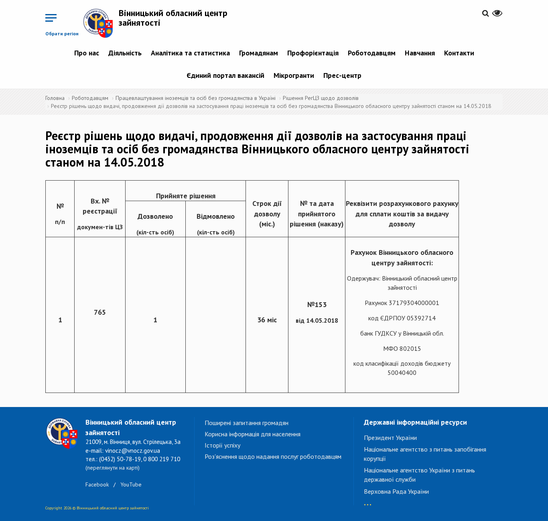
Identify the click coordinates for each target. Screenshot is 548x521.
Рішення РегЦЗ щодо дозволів (321, 98)
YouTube (131, 484)
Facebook (97, 484)
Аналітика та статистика (190, 52)
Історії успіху (222, 445)
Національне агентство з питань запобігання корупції (425, 453)
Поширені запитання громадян (246, 423)
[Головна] (101, 23)
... (367, 501)
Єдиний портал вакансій (225, 75)
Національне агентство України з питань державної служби (419, 474)
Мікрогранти (294, 75)
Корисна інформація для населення (252, 434)
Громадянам (258, 52)
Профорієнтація (313, 52)
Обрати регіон (62, 34)
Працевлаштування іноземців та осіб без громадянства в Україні (196, 98)
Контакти (459, 52)
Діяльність (125, 52)
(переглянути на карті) (112, 467)
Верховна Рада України (396, 491)
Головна (55, 98)
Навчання (420, 52)
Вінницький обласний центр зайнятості (173, 17)
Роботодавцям (372, 52)
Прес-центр (342, 75)
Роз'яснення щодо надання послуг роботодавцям (273, 456)
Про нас (86, 52)
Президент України (390, 437)
